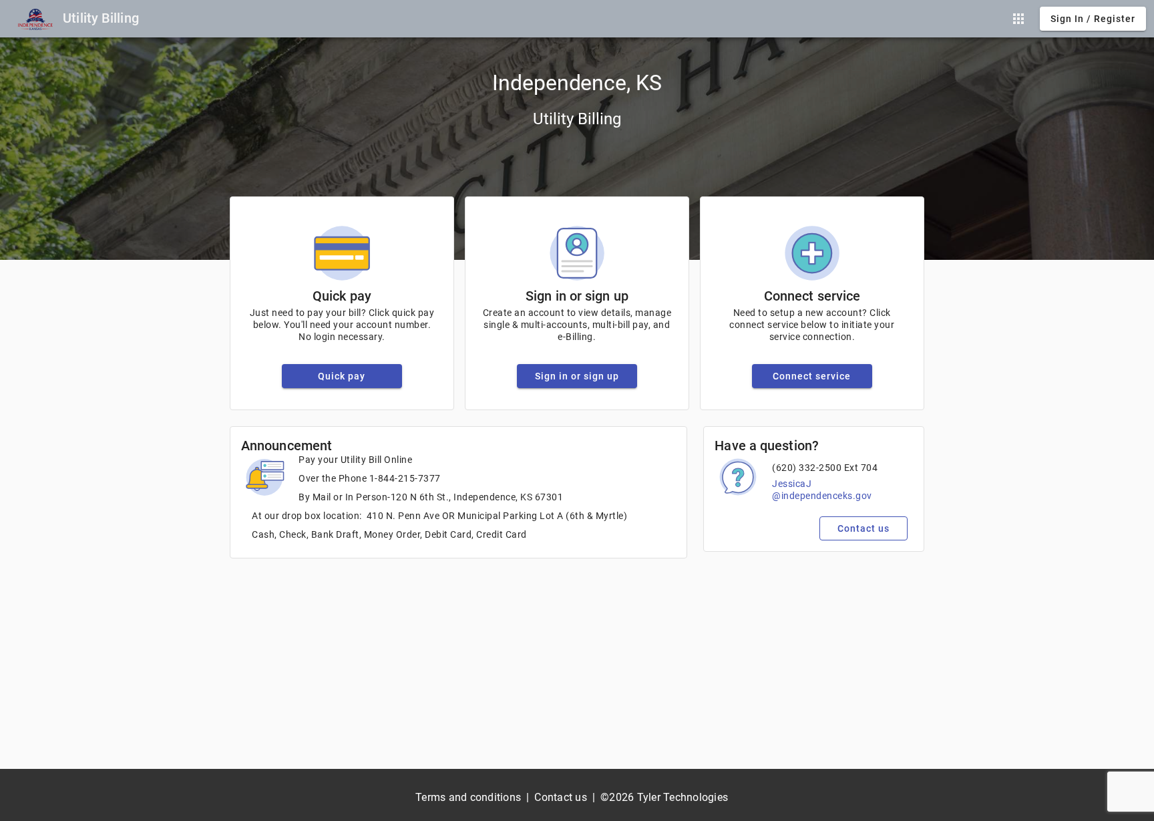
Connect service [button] (812, 376)
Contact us (560, 797)
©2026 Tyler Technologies (664, 797)
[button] (1018, 19)
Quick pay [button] (341, 376)
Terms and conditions (468, 797)
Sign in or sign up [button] (577, 376)
